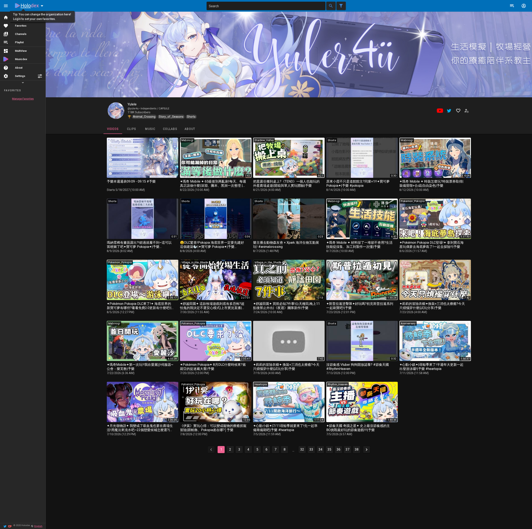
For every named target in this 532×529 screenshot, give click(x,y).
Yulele (132, 104)
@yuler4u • (134, 108)
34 (320, 449)
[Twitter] (5, 526)
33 (311, 449)
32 (302, 449)
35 (329, 449)
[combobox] (266, 6)
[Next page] (366, 449)
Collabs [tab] (170, 129)
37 (347, 449)
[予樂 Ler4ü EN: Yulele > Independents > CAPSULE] (116, 110)
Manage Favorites (23, 98)
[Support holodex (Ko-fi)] (10, 526)
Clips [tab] (131, 129)
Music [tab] (150, 129)
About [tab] (190, 129)
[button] (39, 76)
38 (356, 449)
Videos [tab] (113, 129)
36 (338, 449)
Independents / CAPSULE (155, 108)
